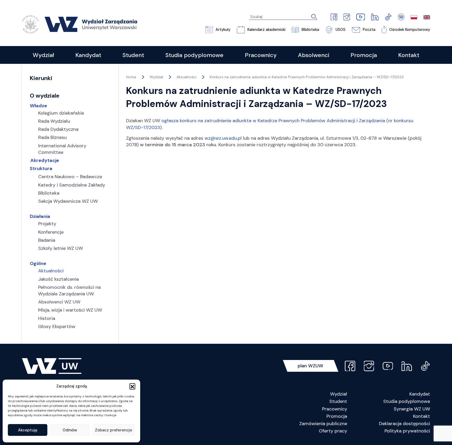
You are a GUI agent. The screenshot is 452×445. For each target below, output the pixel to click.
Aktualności (186, 77)
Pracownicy (334, 409)
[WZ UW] (79, 24)
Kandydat (419, 394)
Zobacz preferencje (113, 430)
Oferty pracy (333, 431)
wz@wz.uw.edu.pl (223, 138)
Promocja (336, 416)
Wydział (338, 394)
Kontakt (421, 416)
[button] (132, 386)
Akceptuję (27, 430)
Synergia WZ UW (412, 409)
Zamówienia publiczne (323, 423)
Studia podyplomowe (406, 401)
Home (131, 77)
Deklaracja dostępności (404, 423)
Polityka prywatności (407, 431)
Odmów (70, 430)
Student (338, 401)
